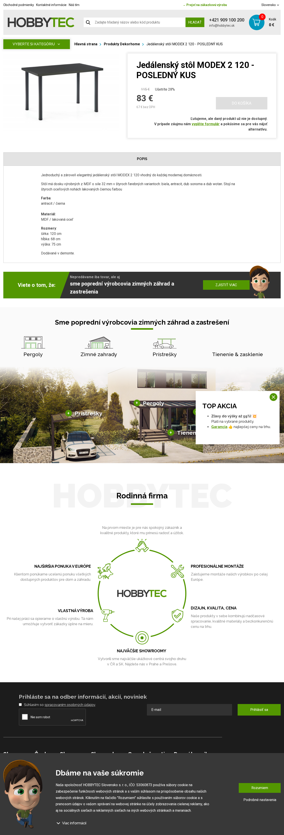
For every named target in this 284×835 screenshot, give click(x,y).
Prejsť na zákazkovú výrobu (205, 5)
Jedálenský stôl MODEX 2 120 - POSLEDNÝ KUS (184, 44)
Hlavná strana (85, 44)
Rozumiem (259, 788)
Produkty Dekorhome (122, 44)
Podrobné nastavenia (259, 799)
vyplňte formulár (206, 124)
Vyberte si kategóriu (34, 44)
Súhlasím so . (60, 705)
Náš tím (74, 5)
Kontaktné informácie (51, 5)
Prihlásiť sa (259, 710)
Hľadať (195, 22)
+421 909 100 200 (226, 20)
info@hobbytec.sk (222, 25)
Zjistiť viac (226, 285)
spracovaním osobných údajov (70, 705)
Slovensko (268, 5)
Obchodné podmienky (18, 5)
